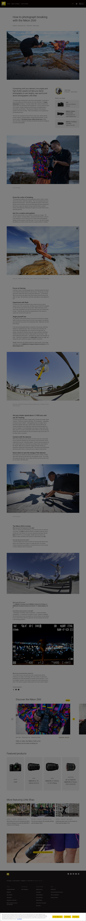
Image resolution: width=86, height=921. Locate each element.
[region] (43, 917)
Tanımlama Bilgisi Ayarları (57, 916)
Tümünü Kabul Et (76, 916)
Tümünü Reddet (67, 916)
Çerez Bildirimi (19, 919)
